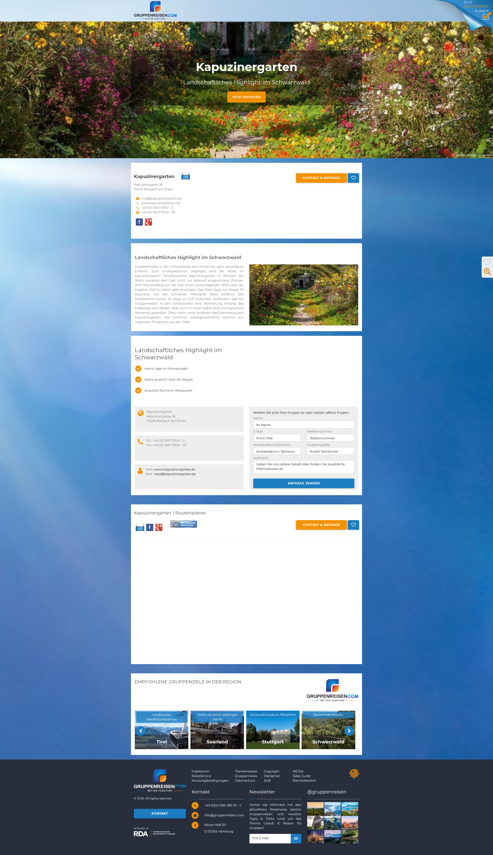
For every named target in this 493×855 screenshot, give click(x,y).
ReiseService (201, 776)
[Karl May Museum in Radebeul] (354, 836)
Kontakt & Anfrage (321, 178)
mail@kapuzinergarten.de (175, 474)
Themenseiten (246, 771)
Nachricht (260, 458)
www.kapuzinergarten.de (160, 203)
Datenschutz (245, 780)
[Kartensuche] (487, 273)
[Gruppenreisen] (155, 10)
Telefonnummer (319, 431)
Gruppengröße (318, 445)
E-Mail (258, 431)
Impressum (201, 771)
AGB (267, 780)
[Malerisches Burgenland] (320, 808)
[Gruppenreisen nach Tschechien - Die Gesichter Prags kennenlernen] (354, 822)
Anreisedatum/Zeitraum (272, 445)
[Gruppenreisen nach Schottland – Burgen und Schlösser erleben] (320, 836)
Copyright (271, 771)
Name (258, 418)
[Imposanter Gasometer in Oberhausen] (320, 822)
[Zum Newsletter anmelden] (296, 838)
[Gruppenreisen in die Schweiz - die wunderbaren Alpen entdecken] (337, 808)
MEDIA (298, 771)
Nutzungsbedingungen (210, 780)
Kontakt (160, 813)
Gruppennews (246, 776)
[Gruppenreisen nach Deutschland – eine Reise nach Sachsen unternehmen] (337, 836)
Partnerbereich (304, 780)
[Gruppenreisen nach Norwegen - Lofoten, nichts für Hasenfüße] (337, 822)
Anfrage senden (304, 483)
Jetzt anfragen (246, 97)
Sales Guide (302, 776)
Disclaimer (272, 776)
